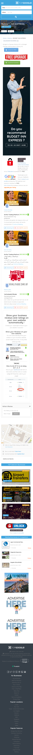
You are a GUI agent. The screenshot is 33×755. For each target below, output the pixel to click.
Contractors (17, 741)
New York (16, 706)
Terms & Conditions (16, 697)
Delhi (16, 717)
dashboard (17, 369)
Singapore (16, 719)
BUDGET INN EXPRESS (16, 530)
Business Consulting (16, 733)
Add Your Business (16, 680)
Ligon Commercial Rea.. (16, 542)
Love (25, 228)
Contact (16, 695)
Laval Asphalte (7, 500)
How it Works (16, 684)
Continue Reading (18, 224)
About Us (16, 693)
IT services (16, 747)
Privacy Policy (16, 699)
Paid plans (10, 171)
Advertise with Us (16, 682)
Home (4, 38)
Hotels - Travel (7, 481)
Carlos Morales (8, 210)
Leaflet (29, 442)
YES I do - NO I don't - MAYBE (16, 145)
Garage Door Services (16, 731)
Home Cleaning (17, 743)
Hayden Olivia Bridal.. (16, 562)
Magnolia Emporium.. (16, 552)
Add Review (7, 26)
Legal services (16, 749)
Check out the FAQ (16, 686)
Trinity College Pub (8, 517)
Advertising (16, 745)
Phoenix (16, 721)
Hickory (9, 38)
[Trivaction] (16, 583)
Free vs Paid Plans (16, 689)
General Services (16, 739)
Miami (16, 723)
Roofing (16, 752)
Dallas (16, 725)
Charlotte (14, 547)
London (16, 704)
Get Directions (9, 447)
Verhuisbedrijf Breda (10, 294)
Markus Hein (7, 289)
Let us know (7, 185)
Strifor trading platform (11, 214)
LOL (18, 228)
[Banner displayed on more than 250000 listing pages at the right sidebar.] (16, 605)
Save (4, 31)
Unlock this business (23, 164)
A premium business (13, 62)
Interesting (9, 228)
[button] (4, 22)
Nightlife (6, 515)
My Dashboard (16, 678)
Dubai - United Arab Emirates (16, 709)
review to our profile (18, 533)
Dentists (16, 735)
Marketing (16, 737)
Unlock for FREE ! (12, 50)
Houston (16, 713)
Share (11, 31)
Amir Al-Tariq (7, 250)
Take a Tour (16, 691)
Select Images (7, 413)
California (16, 715)
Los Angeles (16, 711)
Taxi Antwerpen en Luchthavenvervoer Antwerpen (16, 482)
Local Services (7, 498)
